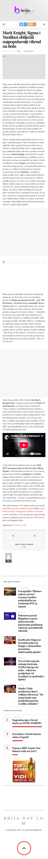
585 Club (15, 525)
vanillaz (23, 525)
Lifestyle (22, 612)
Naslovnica (29, 51)
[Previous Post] (13, 535)
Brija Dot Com (24, 821)
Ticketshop (39, 517)
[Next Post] (34, 535)
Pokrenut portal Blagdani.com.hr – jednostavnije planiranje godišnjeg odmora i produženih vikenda (30, 623)
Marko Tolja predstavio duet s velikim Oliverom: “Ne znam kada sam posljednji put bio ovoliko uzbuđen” (30, 696)
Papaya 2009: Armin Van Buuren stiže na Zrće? (26, 750)
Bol (20, 525)
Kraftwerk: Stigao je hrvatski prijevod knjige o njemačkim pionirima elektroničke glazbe (29, 646)
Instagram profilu (24, 511)
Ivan (18, 51)
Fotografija (23, 588)
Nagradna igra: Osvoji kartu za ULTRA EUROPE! (26, 722)
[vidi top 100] (24, 770)
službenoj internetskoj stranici (19, 508)
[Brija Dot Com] (24, 10)
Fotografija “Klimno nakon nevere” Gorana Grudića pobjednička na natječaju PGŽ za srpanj (29, 599)
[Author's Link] (8, 561)
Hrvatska (22, 636)
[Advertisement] (24, 232)
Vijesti (21, 685)
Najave (15, 731)
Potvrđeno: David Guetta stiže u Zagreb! (26, 736)
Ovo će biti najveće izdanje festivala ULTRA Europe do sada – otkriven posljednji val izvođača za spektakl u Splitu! (31, 670)
